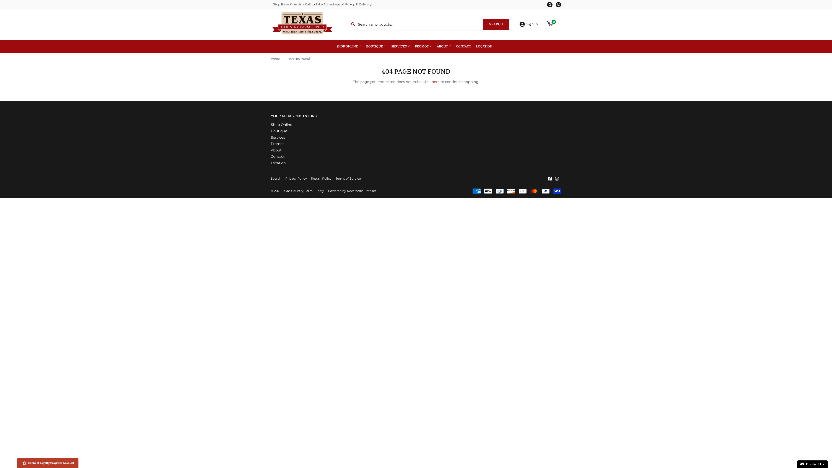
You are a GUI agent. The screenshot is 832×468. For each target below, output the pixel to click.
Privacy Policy (296, 178)
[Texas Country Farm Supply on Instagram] (557, 179)
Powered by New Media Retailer (352, 191)
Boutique (375, 46)
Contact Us (814, 464)
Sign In (532, 24)
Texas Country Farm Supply (303, 191)
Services (399, 46)
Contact (463, 46)
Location (484, 46)
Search (499, 24)
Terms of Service (348, 178)
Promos (422, 46)
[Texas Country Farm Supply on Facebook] (550, 179)
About (442, 46)
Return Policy (321, 178)
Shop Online (347, 46)
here (436, 82)
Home (275, 58)
